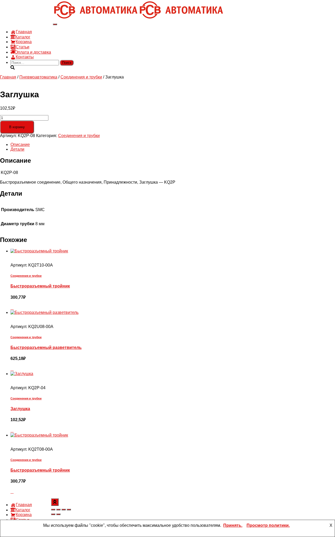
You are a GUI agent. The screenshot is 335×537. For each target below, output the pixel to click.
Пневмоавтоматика (38, 77)
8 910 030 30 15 (25, 6)
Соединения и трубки (81, 77)
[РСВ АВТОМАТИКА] (138, 18)
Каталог (22, 37)
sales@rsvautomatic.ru (31, 16)
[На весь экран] (58, 509)
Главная (24, 32)
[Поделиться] (64, 509)
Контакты (25, 57)
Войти (47, 20)
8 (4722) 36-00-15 (27, 11)
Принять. (232, 525)
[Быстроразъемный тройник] (39, 251)
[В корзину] (12, 308)
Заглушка (20, 408)
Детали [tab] (17, 149)
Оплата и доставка (33, 52)
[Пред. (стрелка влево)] (53, 514)
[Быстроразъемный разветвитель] (44, 312)
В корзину (17, 127)
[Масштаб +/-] (53, 509)
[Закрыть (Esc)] (69, 509)
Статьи (22, 47)
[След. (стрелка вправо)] (58, 514)
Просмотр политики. (268, 525)
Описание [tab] (20, 144)
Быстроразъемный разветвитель (46, 347)
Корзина (24, 41)
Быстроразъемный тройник (40, 286)
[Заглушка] (21, 373)
